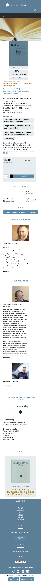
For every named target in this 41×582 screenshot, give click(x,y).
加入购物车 (22, 176)
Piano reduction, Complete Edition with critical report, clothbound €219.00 (18, 133)
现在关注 (20, 538)
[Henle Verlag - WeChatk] (18, 571)
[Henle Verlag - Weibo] (13, 571)
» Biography (7, 385)
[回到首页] (20, 4)
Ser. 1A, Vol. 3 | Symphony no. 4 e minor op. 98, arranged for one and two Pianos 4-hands (20, 492)
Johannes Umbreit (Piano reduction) (16, 91)
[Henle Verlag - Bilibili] (27, 571)
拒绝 (11, 579)
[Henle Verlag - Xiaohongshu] (23, 571)
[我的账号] (31, 10)
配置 (17, 579)
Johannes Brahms (20, 486)
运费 (22, 567)
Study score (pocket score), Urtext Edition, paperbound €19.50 (16, 120)
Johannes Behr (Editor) (11, 89)
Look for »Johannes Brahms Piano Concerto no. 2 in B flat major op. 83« (21, 212)
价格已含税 (7, 162)
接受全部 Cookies (27, 579)
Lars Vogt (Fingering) (10, 93)
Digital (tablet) (9, 139)
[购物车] (35, 10)
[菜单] (5, 10)
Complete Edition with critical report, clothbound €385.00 (17, 127)
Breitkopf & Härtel (25, 106)
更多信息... (31, 575)
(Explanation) (28, 193)
